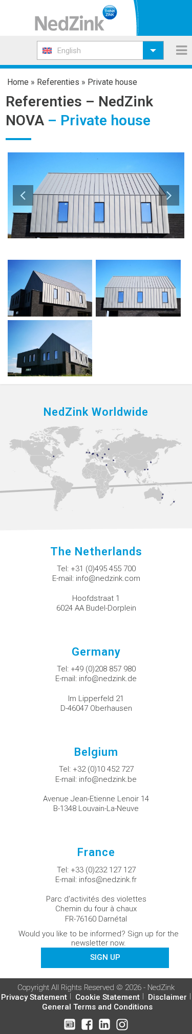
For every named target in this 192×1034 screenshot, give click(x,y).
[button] (100, 50)
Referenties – (52, 101)
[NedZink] (76, 18)
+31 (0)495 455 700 (103, 568)
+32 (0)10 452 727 (103, 769)
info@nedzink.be (108, 779)
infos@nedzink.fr (108, 879)
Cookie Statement (107, 997)
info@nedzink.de (108, 678)
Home (18, 82)
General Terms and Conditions (97, 1007)
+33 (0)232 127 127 (103, 869)
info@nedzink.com (108, 578)
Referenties (58, 82)
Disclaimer (167, 997)
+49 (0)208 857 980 (103, 668)
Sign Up (105, 957)
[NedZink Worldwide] (96, 468)
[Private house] (50, 288)
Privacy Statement (34, 997)
